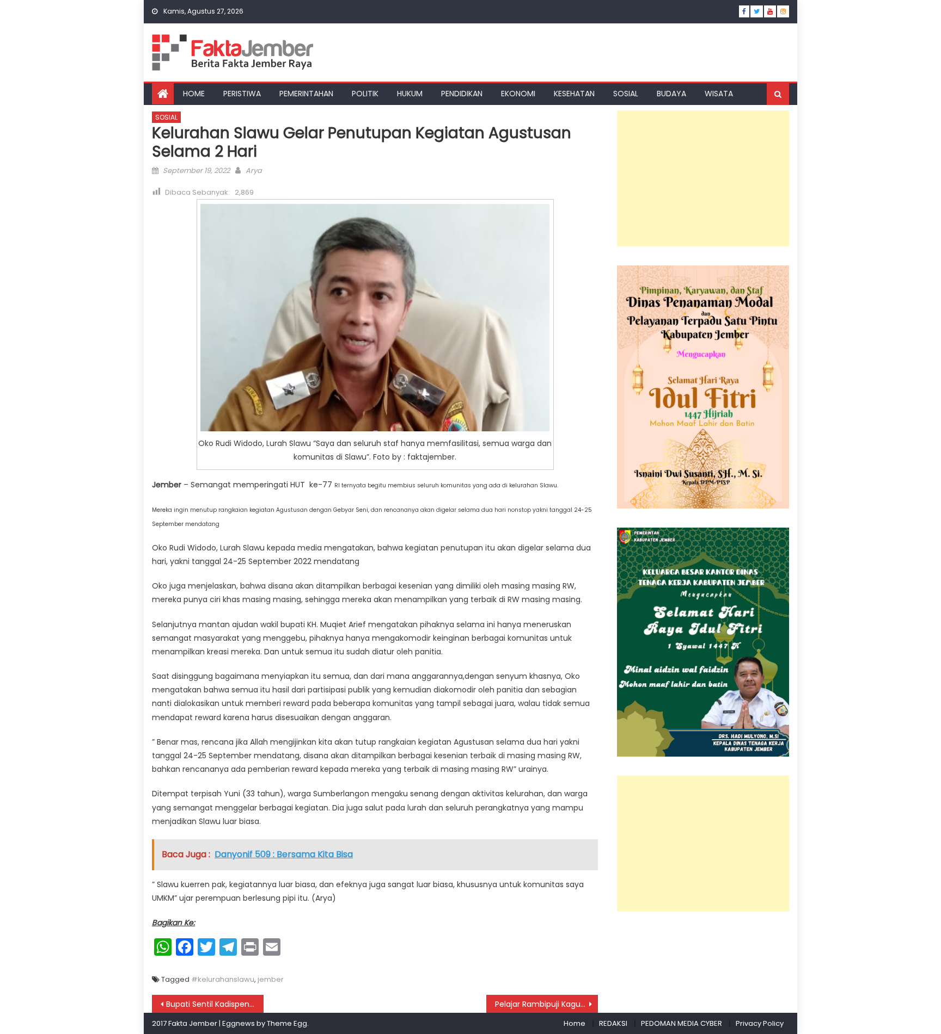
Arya (254, 170)
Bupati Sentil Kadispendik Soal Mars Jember (215, 1004)
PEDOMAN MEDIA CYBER (681, 1023)
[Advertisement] (703, 178)
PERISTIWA (242, 93)
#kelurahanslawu (222, 979)
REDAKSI (613, 1023)
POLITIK (365, 93)
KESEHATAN (574, 93)
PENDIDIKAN (461, 93)
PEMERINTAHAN (306, 93)
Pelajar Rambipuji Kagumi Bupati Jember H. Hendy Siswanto (546, 1004)
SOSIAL (625, 93)
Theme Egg (287, 1023)
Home (574, 1023)
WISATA (719, 93)
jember (271, 979)
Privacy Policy (760, 1023)
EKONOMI (518, 93)
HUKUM (410, 93)
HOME (194, 93)
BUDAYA (671, 93)
